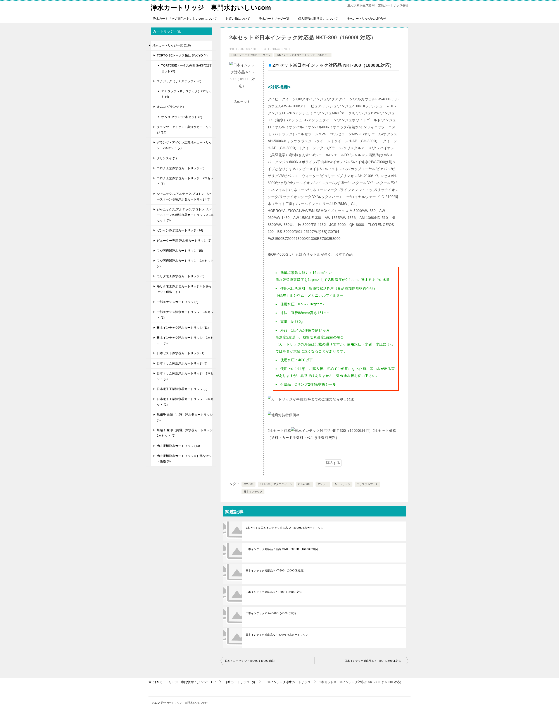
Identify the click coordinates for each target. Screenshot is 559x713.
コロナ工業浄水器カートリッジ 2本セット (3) (185, 180)
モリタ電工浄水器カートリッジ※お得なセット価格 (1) (184, 289)
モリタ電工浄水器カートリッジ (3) (180, 276)
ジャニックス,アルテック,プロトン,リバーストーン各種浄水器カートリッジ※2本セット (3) (185, 215)
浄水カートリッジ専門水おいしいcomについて (185, 18)
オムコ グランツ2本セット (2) (181, 117)
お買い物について (238, 18)
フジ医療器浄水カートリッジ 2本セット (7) (185, 263)
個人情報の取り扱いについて (318, 18)
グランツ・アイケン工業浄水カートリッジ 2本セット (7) (184, 145)
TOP (185, 682)
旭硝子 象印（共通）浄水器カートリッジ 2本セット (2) (185, 432)
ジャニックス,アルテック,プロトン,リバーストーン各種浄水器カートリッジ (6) (184, 196)
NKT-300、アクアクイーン (276, 484)
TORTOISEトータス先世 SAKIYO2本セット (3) (186, 68)
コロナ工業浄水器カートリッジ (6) (180, 168)
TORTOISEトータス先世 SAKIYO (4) (182, 55)
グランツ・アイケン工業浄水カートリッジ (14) (184, 129)
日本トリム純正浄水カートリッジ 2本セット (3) (185, 376)
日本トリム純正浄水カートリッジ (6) (182, 363)
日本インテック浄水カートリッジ (251, 54)
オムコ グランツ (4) (170, 106)
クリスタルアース (367, 484)
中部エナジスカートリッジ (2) (177, 302)
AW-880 (248, 484)
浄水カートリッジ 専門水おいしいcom (211, 7)
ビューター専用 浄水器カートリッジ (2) (184, 240)
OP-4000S (304, 484)
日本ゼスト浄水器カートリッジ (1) (180, 353)
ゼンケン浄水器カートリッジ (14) (180, 230)
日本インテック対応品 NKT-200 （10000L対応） (276, 570)
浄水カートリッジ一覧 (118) (171, 45)
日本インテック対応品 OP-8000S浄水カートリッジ (277, 634)
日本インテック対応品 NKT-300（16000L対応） (275, 591)
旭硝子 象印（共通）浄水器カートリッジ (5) (185, 417)
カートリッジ (342, 484)
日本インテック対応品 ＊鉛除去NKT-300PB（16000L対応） (283, 549)
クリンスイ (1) (167, 158)
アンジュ (322, 484)
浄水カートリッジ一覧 (274, 18)
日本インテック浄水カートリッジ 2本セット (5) (185, 340)
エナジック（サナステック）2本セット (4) (186, 93)
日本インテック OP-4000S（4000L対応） (271, 613)
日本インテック (252, 491)
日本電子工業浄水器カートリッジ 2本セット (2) (185, 401)
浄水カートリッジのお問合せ (366, 18)
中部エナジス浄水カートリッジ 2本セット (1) (185, 314)
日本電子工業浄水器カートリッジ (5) (182, 389)
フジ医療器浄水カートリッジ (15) (180, 250)
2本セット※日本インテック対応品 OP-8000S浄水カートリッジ (284, 527)
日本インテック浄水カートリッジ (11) (183, 327)
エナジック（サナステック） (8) (179, 81)
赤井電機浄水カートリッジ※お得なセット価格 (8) (184, 458)
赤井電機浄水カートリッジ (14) (178, 446)
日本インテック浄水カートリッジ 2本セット (303, 54)
